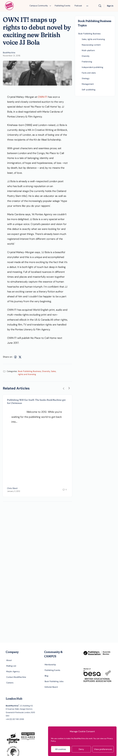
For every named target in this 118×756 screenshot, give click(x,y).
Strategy (85, 78)
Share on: (8, 356)
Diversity (46, 371)
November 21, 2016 (11, 55)
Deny (81, 749)
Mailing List (11, 666)
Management (88, 84)
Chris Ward (12, 488)
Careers (9, 682)
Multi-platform (88, 50)
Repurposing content (91, 44)
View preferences (103, 749)
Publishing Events (52, 670)
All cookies (60, 749)
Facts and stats (89, 72)
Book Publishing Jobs (54, 681)
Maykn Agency (13, 671)
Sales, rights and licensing (93, 39)
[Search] (100, 5)
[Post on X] (20, 357)
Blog (46, 675)
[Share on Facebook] (15, 357)
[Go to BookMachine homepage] (9, 5)
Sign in (110, 5)
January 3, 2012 (13, 491)
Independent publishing (92, 67)
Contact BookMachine (16, 677)
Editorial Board (51, 687)
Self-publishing (88, 89)
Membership (50, 664)
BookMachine (9, 52)
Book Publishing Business (29, 371)
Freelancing (87, 61)
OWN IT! (43, 97)
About (9, 660)
